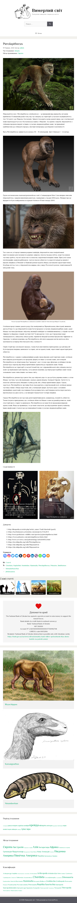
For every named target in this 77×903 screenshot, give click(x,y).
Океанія (52, 851)
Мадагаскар (17, 851)
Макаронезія (27, 851)
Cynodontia (59, 877)
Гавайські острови (64, 847)
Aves (59, 873)
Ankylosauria (21, 873)
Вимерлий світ (47, 10)
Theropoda (66, 888)
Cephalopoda (7, 877)
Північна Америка (25, 855)
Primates (54, 565)
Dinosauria (67, 877)
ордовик (55, 825)
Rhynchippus (11, 704)
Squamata (29, 888)
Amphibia (14, 873)
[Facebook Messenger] (44, 555)
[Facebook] (5, 555)
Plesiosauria (68, 881)
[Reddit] (24, 555)
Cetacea (13, 877)
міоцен (17, 51)
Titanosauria (14, 890)
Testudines (51, 888)
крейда (34, 825)
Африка (54, 847)
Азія (35, 847)
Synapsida (36, 888)
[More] (48, 555)
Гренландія (7, 852)
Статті (8, 562)
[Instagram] (9, 555)
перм (64, 826)
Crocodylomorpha (50, 877)
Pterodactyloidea (22, 884)
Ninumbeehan (11, 803)
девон (10, 825)
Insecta (13, 881)
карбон (20, 826)
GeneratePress (53, 900)
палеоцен (60, 825)
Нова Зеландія (43, 852)
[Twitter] (13, 555)
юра (28, 829)
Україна (41, 856)
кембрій (26, 825)
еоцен (14, 825)
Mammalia (34, 565)
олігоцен (49, 826)
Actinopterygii (7, 873)
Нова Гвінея (33, 852)
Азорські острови (28, 847)
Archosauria (33, 873)
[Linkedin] (32, 555)
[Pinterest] (28, 555)
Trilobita (20, 890)
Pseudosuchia (12, 884)
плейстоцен (7, 829)
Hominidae (25, 565)
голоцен (5, 825)
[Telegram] (16, 555)
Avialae (63, 873)
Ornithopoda (60, 881)
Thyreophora (6, 890)
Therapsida (57, 888)
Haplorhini (17, 565)
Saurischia (50, 884)
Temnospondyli (44, 888)
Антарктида (44, 847)
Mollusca (43, 881)
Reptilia (41, 884)
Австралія (18, 847)
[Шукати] (50, 24)
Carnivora (69, 873)
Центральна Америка (51, 856)
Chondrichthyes (27, 877)
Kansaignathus (12, 764)
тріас (23, 829)
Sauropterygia (21, 888)
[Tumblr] (20, 555)
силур (19, 829)
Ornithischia (51, 881)
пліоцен (14, 829)
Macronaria (19, 881)
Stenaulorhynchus (12, 569)
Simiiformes (62, 565)
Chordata (9, 565)
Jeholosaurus (10, 572)
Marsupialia (37, 881)
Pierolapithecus (44, 565)
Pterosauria (32, 885)
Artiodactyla (52, 873)
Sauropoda (59, 885)
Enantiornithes (6, 881)
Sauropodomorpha (10, 888)
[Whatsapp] (40, 555)
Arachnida (27, 873)
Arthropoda (42, 873)
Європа (20, 53)
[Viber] (36, 555)
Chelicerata (19, 877)
